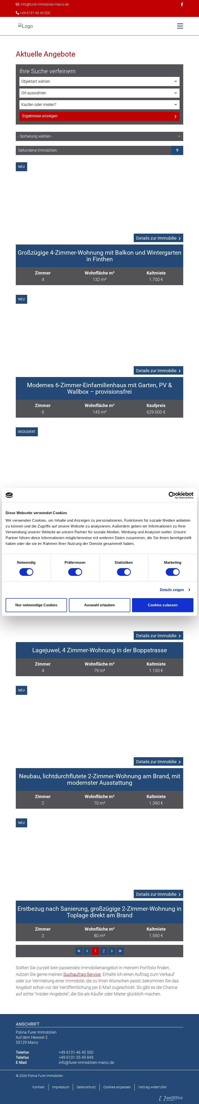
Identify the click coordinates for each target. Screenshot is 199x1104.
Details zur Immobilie (156, 238)
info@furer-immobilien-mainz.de (44, 4)
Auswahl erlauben (99, 605)
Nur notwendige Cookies (36, 605)
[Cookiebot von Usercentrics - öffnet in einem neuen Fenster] (172, 495)
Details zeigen (172, 590)
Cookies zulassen (163, 605)
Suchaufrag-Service (82, 974)
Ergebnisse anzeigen (40, 116)
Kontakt (39, 1087)
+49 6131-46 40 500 (34, 13)
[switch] (75, 572)
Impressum (60, 1087)
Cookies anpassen (117, 1087)
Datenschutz (86, 1087)
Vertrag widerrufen (152, 1087)
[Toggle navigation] (178, 26)
